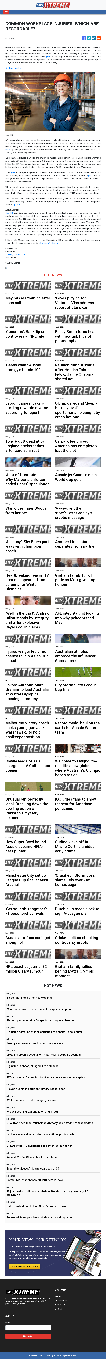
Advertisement (61, 1305)
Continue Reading (13, 68)
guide (48, 56)
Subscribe (28, 1336)
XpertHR (17, 204)
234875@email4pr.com (15, 254)
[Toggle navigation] (6, 12)
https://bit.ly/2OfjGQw (48, 243)
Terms (58, 1296)
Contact (58, 1309)
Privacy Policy (61, 1300)
